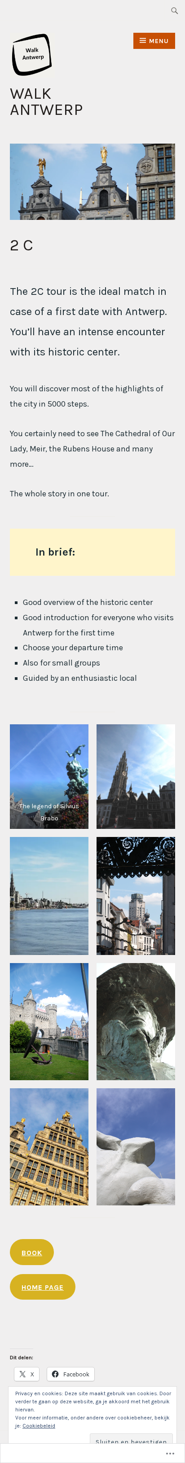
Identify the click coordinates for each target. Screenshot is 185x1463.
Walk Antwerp (46, 101)
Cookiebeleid (38, 1426)
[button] (49, 776)
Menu (159, 41)
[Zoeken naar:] (174, 10)
